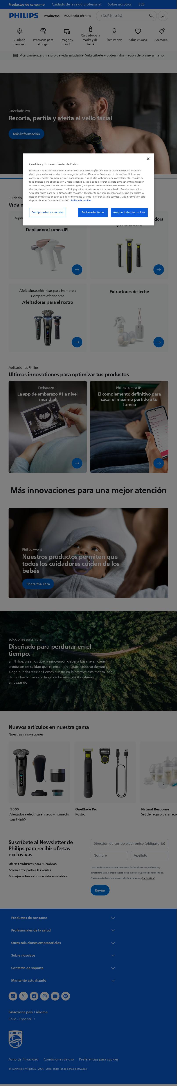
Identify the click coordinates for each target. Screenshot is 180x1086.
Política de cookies (81, 200)
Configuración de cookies (48, 213)
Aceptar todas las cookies (129, 213)
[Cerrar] (148, 159)
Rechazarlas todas (93, 213)
